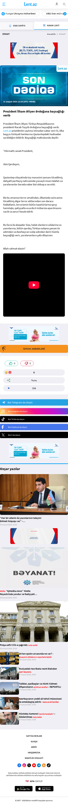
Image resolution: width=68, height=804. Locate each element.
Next (65, 14)
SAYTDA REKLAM (34, 735)
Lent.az (7, 130)
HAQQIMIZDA (34, 752)
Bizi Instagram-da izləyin (18, 411)
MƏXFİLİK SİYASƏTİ (34, 758)
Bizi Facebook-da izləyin (17, 427)
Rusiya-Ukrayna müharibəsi (20, 13)
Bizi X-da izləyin (14, 435)
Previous (3, 14)
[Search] (64, 4)
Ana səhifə (51, 34)
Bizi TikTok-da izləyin (16, 419)
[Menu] (4, 4)
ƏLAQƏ (34, 741)
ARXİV (34, 747)
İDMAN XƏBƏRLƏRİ (34, 349)
